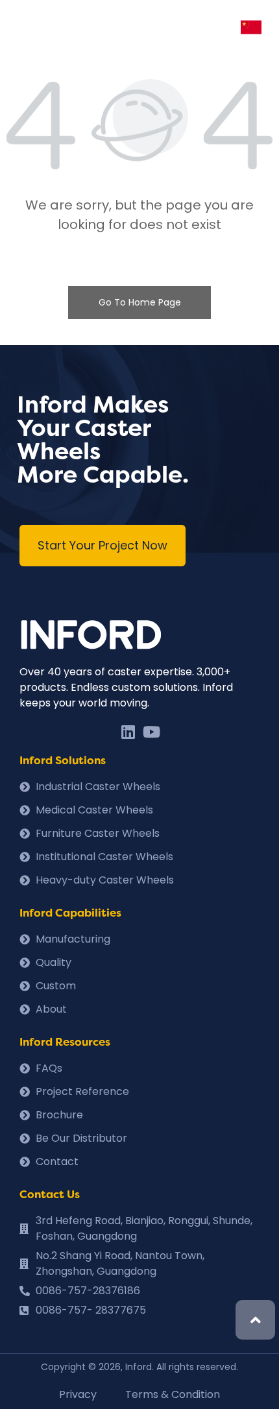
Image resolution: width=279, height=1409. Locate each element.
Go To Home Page (140, 302)
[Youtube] (151, 732)
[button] (102, 545)
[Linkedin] (128, 732)
